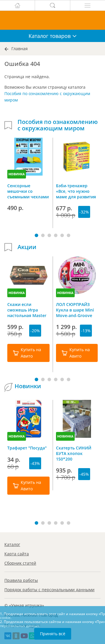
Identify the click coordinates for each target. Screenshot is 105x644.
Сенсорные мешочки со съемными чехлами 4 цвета (28, 191)
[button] (36, 235)
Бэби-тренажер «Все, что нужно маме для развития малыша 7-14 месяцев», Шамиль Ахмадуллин (76, 191)
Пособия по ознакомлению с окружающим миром (58, 125)
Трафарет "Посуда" (27, 448)
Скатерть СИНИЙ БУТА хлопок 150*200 (73, 453)
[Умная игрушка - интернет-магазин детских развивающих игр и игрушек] (52, 20)
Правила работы (21, 580)
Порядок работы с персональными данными (49, 589)
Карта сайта (16, 553)
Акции (27, 247)
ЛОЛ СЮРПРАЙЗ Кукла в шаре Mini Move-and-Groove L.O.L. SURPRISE (75, 310)
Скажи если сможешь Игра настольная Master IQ (26, 310)
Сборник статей (20, 563)
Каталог (12, 544)
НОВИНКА (16, 174)
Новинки (28, 386)
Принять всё (52, 633)
